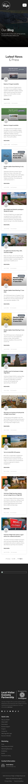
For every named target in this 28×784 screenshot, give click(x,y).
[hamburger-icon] (25, 5)
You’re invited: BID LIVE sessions (12, 452)
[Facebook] (2, 711)
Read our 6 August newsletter (11, 125)
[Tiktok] (15, 711)
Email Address (9, 764)
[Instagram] (4, 711)
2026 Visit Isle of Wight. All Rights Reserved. (14, 776)
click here (9, 707)
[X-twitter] (7, 711)
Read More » (7, 99)
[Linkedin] (12, 711)
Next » (21, 558)
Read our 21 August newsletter (11, 84)
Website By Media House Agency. (14, 778)
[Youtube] (10, 711)
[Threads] (18, 711)
